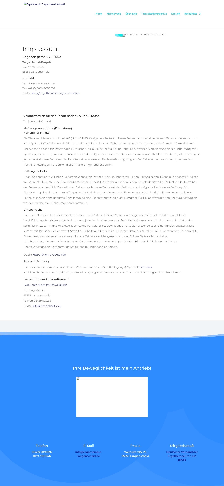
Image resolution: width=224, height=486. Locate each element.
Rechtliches (190, 14)
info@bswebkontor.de (47, 306)
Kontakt (175, 14)
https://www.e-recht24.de (49, 254)
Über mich (131, 14)
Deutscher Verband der (182, 452)
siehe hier (145, 267)
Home (99, 14)
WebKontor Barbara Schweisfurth (45, 284)
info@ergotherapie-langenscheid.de (56, 93)
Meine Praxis (114, 14)
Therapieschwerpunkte (154, 14)
